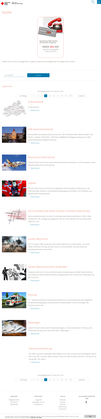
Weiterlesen (35, 110)
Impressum (62, 409)
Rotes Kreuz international (41, 157)
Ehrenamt (14, 402)
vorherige (23, 96)
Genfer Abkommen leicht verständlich (47, 266)
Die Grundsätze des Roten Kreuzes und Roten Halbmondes (59, 211)
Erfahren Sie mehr (36, 417)
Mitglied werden (14, 400)
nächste (82, 96)
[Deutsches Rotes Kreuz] (6, 4)
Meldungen (34, 322)
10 (71, 96)
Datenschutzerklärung (40, 348)
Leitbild (32, 183)
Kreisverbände (35, 101)
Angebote (38, 400)
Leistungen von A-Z (38, 402)
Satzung (32, 294)
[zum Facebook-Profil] (86, 402)
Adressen (63, 400)
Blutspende (14, 404)
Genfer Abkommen (38, 239)
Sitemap (62, 404)
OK (90, 416)
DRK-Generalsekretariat (40, 129)
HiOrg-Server (38, 404)
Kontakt (62, 402)
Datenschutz (62, 407)
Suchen (38, 75)
